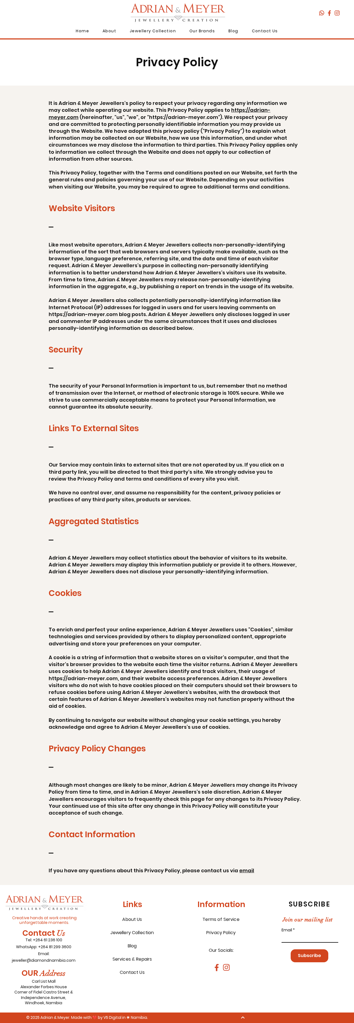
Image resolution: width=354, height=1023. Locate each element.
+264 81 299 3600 (54, 947)
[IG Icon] (337, 13)
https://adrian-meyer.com (183, 117)
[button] (109, 31)
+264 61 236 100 (47, 940)
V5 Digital (112, 1017)
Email (287, 930)
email (246, 870)
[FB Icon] (329, 13)
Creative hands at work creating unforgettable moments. (44, 920)
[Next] (242, 1018)
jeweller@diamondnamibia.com (44, 960)
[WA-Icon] (322, 13)
